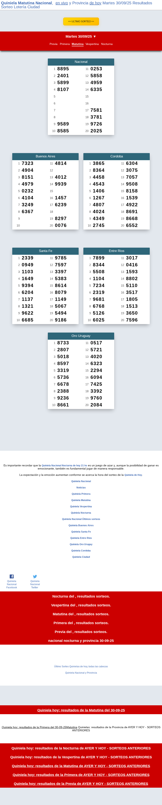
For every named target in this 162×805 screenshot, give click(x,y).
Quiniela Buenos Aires (81, 525)
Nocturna (107, 44)
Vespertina (92, 44)
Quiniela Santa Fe (81, 531)
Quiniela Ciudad (81, 557)
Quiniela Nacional (81, 481)
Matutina (78, 44)
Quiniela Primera (81, 494)
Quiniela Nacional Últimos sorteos (81, 519)
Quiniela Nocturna (81, 512)
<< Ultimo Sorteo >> (81, 21)
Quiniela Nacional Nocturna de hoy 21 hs (64, 465)
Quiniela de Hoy (133, 475)
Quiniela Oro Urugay (81, 544)
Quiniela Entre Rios (81, 538)
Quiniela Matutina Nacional (26, 3)
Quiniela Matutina (81, 500)
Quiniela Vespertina (81, 506)
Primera (65, 44)
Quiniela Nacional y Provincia (81, 672)
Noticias (81, 487)
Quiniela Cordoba (81, 550)
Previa (53, 44)
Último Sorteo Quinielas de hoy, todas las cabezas (81, 666)
